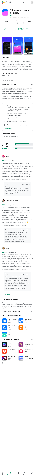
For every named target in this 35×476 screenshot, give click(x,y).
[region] (17, 22)
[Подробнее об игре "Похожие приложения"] (32, 339)
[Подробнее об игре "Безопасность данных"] (32, 84)
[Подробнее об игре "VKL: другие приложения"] (32, 316)
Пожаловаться (8, 363)
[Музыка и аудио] (8, 80)
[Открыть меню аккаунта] (32, 2)
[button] (18, 23)
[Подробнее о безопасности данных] (8, 128)
